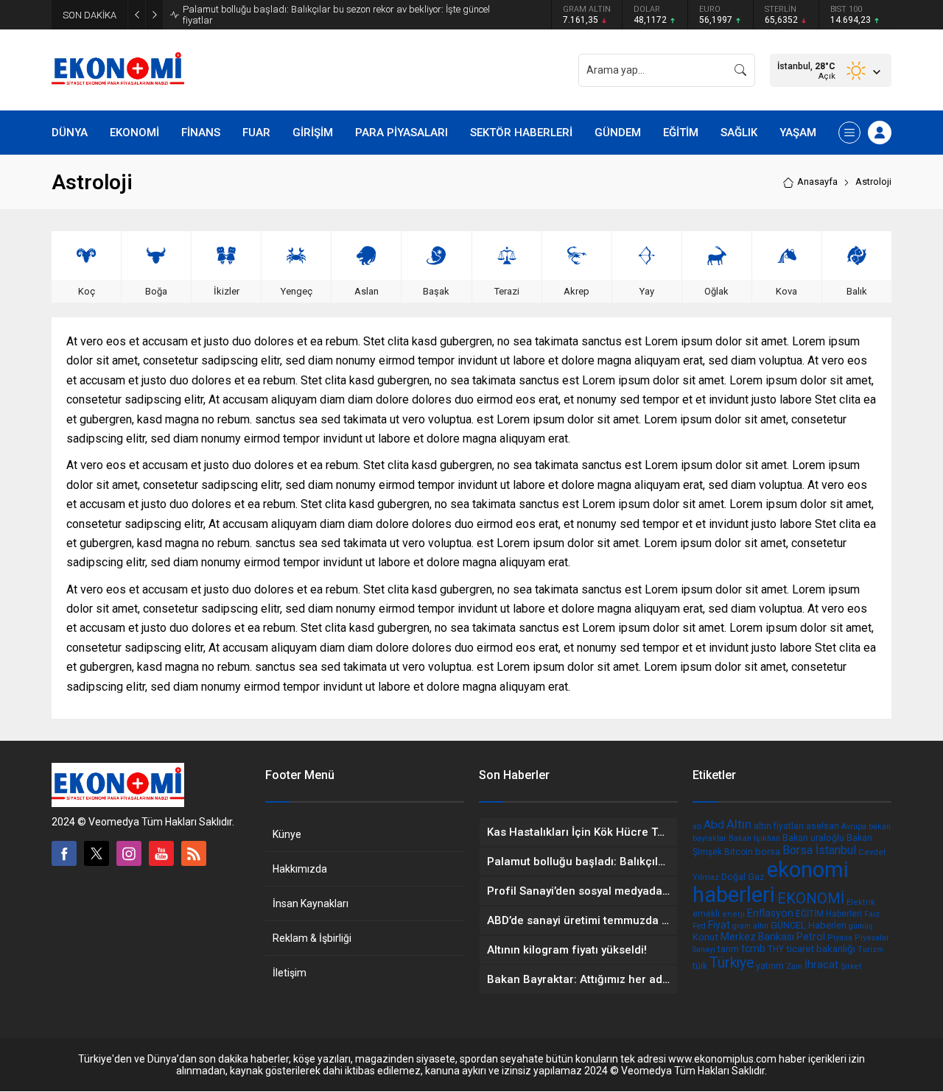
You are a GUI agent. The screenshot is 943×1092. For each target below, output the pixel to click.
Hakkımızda (300, 869)
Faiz (872, 914)
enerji (733, 914)
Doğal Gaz (743, 876)
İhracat (821, 965)
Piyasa (839, 938)
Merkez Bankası (757, 937)
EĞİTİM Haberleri (829, 914)
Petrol (810, 937)
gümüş (861, 926)
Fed (699, 926)
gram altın (750, 926)
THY (776, 949)
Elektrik (860, 902)
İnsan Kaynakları (310, 903)
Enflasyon (770, 913)
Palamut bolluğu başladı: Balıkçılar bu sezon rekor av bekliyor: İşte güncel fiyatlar (336, 15)
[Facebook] (64, 853)
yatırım (770, 965)
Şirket (851, 966)
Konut (705, 937)
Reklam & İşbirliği (312, 938)
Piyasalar (872, 938)
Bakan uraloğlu (813, 837)
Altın (738, 824)
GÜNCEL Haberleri (808, 925)
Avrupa (853, 826)
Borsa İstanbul (819, 850)
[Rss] (193, 853)
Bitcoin (738, 852)
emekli (706, 914)
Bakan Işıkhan (754, 838)
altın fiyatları (779, 826)
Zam (794, 966)
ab (697, 826)
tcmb (753, 948)
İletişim (289, 973)
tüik (700, 965)
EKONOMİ (810, 898)
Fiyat (719, 925)
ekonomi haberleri (771, 882)
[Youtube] (161, 853)
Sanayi (704, 949)
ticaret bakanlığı (820, 948)
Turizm (870, 949)
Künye (287, 834)
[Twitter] (96, 853)
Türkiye (731, 962)
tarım (728, 948)
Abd (714, 824)
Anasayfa (817, 181)
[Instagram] (128, 853)
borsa (767, 851)
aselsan (822, 826)
